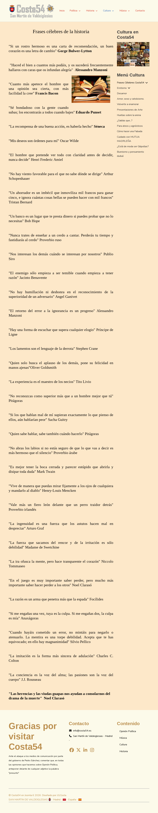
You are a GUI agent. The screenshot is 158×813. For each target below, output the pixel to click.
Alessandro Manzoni (91, 70)
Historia (123, 751)
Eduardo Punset (88, 112)
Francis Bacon (46, 93)
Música (123, 738)
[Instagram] (92, 750)
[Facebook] (71, 750)
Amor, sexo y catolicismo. (130, 99)
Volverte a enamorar (128, 104)
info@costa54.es (82, 730)
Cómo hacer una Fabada (129, 131)
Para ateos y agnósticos (130, 126)
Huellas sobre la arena (129, 115)
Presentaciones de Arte (130, 109)
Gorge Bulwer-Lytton (75, 51)
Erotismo (122, 88)
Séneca (99, 126)
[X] (78, 750)
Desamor (122, 93)
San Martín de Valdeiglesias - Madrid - (90, 738)
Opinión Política (127, 731)
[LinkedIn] (85, 750)
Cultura (123, 744)
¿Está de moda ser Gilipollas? (133, 146)
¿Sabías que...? (124, 120)
